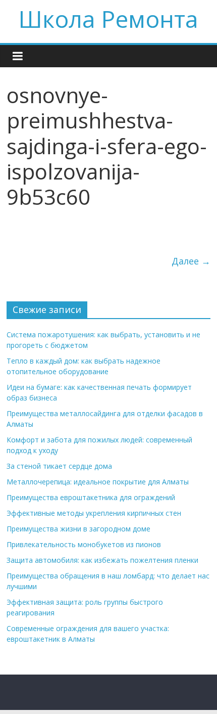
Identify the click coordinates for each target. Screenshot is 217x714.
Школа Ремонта (108, 18)
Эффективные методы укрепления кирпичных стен (94, 513)
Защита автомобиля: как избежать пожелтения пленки (102, 560)
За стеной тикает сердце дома (59, 466)
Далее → (191, 261)
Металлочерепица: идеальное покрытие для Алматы (98, 481)
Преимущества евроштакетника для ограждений (91, 497)
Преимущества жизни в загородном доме (78, 528)
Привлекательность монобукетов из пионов (84, 544)
